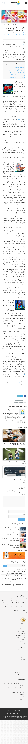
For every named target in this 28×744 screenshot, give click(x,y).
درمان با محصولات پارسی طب (13, 34)
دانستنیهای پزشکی (21, 34)
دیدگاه (23, 494)
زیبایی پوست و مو (21, 633)
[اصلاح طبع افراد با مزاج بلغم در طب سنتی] (23, 529)
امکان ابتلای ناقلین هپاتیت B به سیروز (17, 72)
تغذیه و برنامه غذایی (21, 631)
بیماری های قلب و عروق (20, 662)
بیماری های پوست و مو (20, 649)
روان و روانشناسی (21, 643)
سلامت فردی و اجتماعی (20, 637)
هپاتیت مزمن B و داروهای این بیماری (17, 74)
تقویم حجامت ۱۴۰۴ (16, 582)
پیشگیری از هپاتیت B (20, 75)
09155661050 (15, 610)
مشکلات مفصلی (22, 639)
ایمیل (24, 514)
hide (5, 65)
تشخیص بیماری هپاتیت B (19, 69)
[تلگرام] (7, 713)
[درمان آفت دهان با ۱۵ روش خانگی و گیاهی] (23, 540)
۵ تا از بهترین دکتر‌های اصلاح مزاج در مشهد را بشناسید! (15, 584)
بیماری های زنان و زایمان (20, 672)
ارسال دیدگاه (22, 37)
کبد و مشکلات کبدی (19, 400)
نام (24, 509)
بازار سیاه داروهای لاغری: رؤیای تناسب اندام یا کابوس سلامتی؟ (14, 578)
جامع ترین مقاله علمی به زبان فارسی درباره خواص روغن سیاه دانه (10, 544)
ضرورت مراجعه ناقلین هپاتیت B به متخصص (16, 70)
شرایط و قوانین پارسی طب (21, 612)
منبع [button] (23, 391)
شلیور (18, 383)
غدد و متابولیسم (22, 645)
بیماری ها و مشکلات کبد (20, 666)
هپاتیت (21, 36)
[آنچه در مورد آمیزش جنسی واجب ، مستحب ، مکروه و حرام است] (23, 534)
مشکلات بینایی (22, 670)
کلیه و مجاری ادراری (21, 664)
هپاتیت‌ (23, 44)
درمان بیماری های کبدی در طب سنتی (17, 77)
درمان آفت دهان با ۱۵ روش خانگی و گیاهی (10, 538)
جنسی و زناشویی (22, 647)
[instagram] (11, 713)
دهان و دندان (22, 658)
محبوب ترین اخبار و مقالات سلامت (18, 524)
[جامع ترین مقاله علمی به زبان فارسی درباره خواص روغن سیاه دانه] (23, 545)
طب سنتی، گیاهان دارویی (20, 635)
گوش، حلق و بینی (21, 641)
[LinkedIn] (14, 713)
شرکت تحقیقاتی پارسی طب (19, 32)
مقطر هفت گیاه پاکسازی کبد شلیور (20, 402)
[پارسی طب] (15, 3)
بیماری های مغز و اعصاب (20, 654)
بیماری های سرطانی (21, 656)
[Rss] (20, 713)
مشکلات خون (22, 668)
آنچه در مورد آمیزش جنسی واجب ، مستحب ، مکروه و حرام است (12, 533)
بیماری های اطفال (21, 674)
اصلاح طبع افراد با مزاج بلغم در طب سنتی (10, 527)
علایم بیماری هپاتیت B (20, 67)
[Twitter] (17, 713)
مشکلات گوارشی (22, 660)
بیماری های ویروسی (21, 651)
